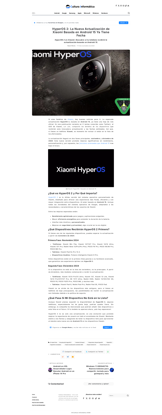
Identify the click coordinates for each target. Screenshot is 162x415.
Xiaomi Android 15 (91, 344)
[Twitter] (119, 6)
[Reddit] (63, 357)
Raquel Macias (72, 45)
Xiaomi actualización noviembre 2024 (74, 344)
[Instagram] (121, 6)
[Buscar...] (129, 13)
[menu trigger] (34, 13)
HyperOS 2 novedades (56, 344)
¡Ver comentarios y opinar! (98, 384)
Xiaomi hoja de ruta (104, 344)
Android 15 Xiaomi (80, 342)
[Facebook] (116, 6)
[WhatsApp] (108, 352)
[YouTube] (124, 6)
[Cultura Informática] (81, 6)
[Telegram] (68, 357)
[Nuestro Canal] (128, 6)
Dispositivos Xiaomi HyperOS (96, 342)
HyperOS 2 (109, 342)
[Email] (73, 357)
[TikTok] (126, 6)
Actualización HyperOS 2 (65, 342)
